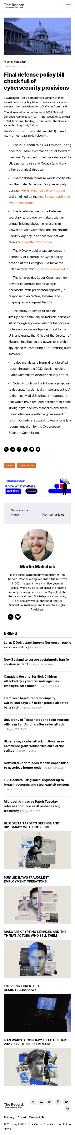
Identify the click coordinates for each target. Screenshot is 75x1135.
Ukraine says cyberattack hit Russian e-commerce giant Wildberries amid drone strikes (34, 745)
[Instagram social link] (49, 1102)
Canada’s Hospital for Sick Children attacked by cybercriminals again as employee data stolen (31, 681)
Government (26, 465)
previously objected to (52, 269)
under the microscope (36, 242)
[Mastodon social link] (58, 1102)
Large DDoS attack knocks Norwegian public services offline (37, 645)
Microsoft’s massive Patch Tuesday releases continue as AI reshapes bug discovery (32, 806)
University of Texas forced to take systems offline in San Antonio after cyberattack (36, 724)
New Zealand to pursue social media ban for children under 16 (37, 662)
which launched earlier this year (42, 190)
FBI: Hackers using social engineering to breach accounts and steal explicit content (36, 784)
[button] (68, 5)
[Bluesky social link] (66, 1102)
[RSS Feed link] (67, 1108)
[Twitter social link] (33, 1102)
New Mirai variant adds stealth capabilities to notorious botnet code (36, 765)
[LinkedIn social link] (41, 1102)
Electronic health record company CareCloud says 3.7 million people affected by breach (36, 702)
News (9, 465)
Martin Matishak (15, 61)
